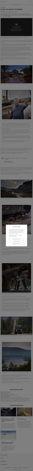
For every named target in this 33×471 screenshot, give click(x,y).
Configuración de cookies (16, 243)
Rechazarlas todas (16, 241)
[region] (16, 235)
